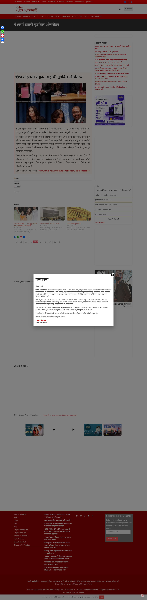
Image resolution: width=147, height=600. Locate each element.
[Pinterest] (2, 35)
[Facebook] (2, 27)
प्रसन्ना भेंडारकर (41, 321)
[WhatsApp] (2, 31)
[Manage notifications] (142, 595)
